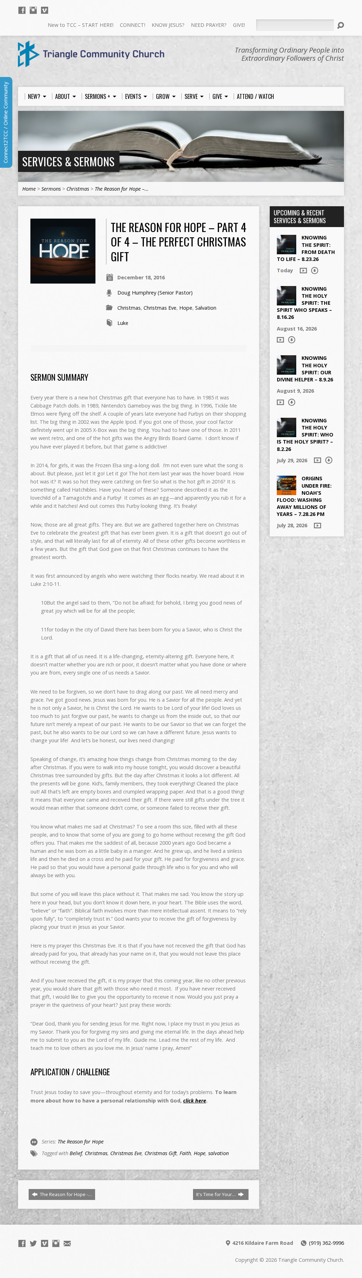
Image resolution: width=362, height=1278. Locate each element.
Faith (185, 1153)
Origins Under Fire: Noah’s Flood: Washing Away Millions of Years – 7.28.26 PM (304, 496)
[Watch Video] (303, 270)
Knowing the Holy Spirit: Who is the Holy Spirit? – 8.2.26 (305, 434)
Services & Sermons (68, 161)
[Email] (67, 1243)
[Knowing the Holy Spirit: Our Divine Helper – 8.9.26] (286, 371)
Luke (122, 323)
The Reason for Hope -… (65, 1194)
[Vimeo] (44, 10)
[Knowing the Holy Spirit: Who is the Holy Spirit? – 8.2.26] (286, 433)
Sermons (51, 188)
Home (29, 188)
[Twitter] (33, 1243)
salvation (218, 1153)
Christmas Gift (161, 1153)
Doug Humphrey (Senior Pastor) (155, 292)
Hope (185, 307)
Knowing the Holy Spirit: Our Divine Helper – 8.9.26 (305, 368)
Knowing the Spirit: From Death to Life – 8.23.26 (306, 248)
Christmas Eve (160, 307)
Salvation (205, 307)
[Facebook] (21, 10)
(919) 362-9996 (326, 1243)
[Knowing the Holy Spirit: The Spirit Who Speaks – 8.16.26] (286, 301)
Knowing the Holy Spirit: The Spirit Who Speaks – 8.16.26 (304, 303)
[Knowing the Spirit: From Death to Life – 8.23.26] (286, 250)
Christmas (77, 188)
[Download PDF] (314, 270)
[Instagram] (33, 10)
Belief (76, 1153)
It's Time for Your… (216, 1194)
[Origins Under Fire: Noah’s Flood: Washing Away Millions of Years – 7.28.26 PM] (286, 491)
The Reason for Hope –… (121, 188)
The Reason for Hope (81, 1141)
